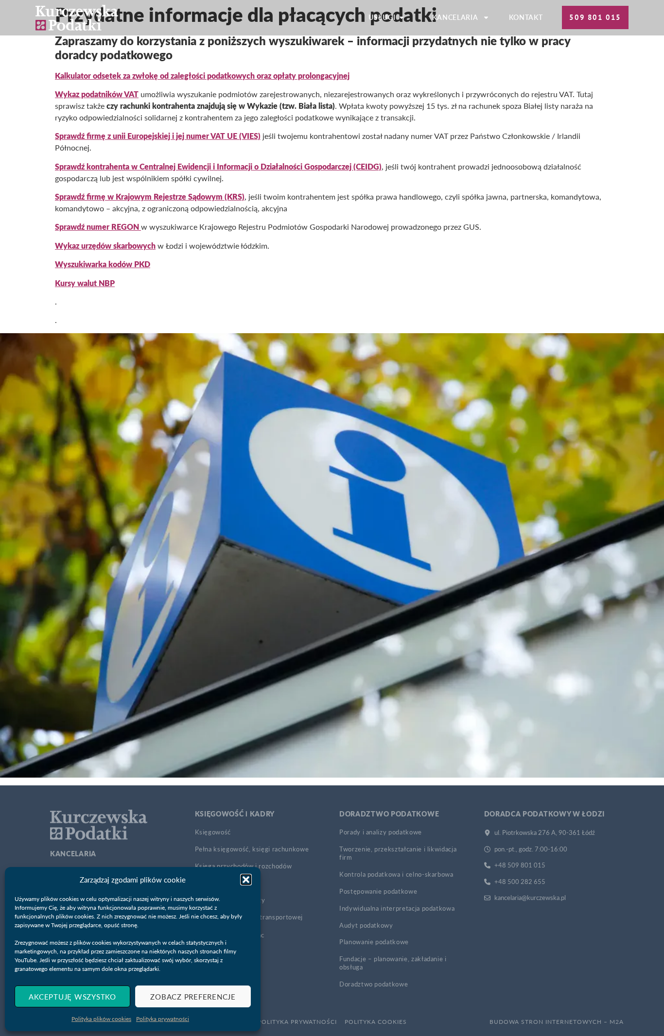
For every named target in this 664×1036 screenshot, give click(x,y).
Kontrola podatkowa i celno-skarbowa (396, 874)
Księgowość (213, 832)
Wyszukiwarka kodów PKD (102, 264)
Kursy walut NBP (85, 283)
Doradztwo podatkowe (373, 984)
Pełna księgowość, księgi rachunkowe (252, 849)
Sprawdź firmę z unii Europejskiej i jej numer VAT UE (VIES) (158, 135)
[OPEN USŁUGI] (401, 18)
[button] (246, 879)
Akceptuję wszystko (72, 996)
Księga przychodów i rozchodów (243, 866)
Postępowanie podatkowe (378, 891)
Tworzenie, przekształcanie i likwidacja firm (397, 853)
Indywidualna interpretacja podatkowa (396, 908)
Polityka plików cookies (101, 1018)
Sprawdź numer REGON (98, 226)
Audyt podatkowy (366, 925)
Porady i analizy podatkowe (380, 832)
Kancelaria (455, 17)
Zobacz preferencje (193, 996)
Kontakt (525, 17)
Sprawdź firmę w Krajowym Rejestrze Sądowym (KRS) (150, 196)
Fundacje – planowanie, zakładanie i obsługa (393, 963)
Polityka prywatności (162, 1018)
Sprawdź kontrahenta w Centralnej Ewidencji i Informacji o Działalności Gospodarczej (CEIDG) (218, 166)
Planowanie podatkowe (374, 942)
